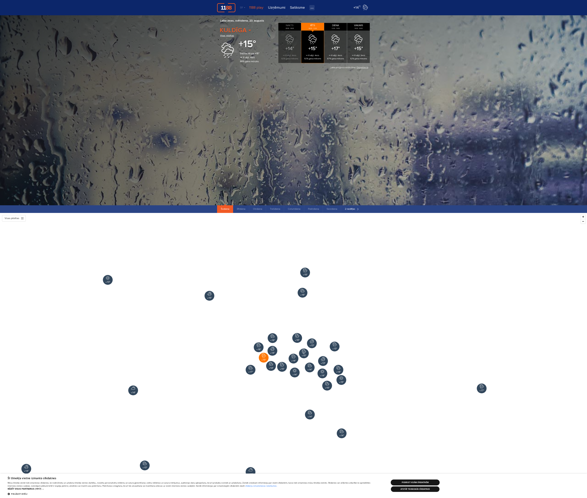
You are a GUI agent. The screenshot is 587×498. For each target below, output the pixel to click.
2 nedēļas (350, 208)
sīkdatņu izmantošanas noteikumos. (261, 486)
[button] (193, 488)
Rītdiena (241, 208)
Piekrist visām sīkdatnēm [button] (415, 482)
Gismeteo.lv (362, 67)
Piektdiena (313, 208)
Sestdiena (332, 208)
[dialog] (293, 486)
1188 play (256, 7)
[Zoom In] (583, 216)
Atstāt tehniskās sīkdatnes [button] (415, 489)
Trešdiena (275, 208)
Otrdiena (257, 208)
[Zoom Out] (583, 221)
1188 (226, 7)
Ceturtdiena (294, 208)
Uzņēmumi (276, 7)
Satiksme (297, 7)
